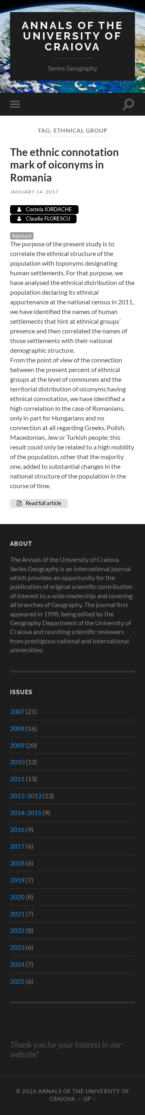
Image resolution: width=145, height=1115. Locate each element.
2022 (17, 930)
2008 (17, 728)
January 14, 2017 (34, 192)
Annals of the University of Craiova (73, 36)
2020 (17, 897)
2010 (17, 762)
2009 (17, 745)
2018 (17, 863)
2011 (17, 778)
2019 (17, 880)
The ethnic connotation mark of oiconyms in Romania (64, 165)
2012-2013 (25, 795)
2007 (17, 711)
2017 (17, 846)
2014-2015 (25, 812)
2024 (17, 964)
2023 (17, 947)
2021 (17, 913)
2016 (17, 829)
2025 (17, 981)
